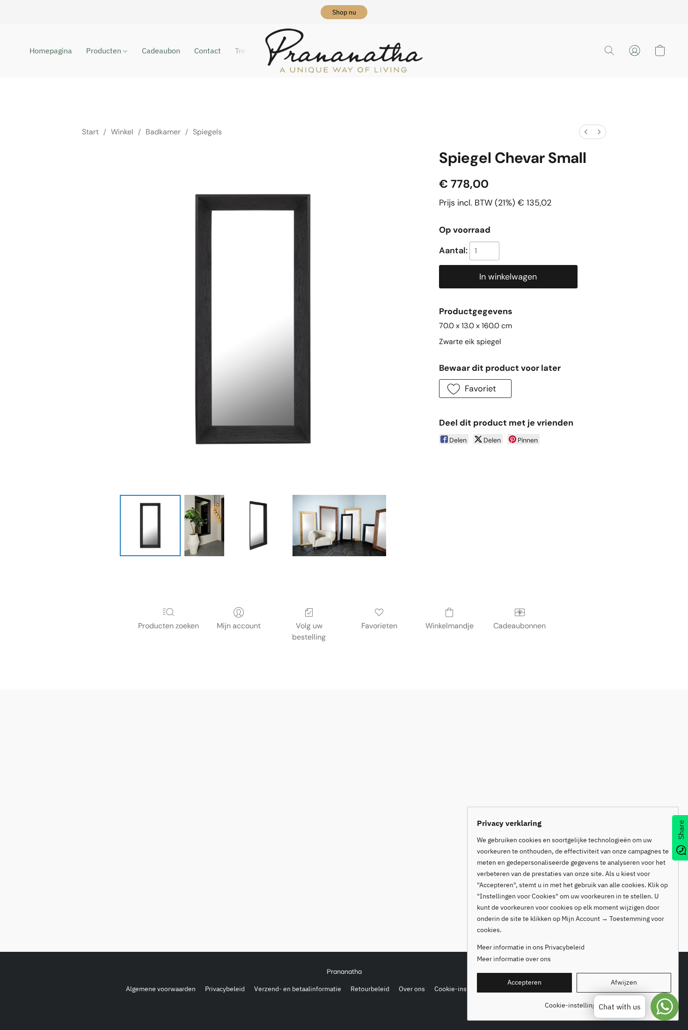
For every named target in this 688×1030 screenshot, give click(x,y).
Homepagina (50, 50)
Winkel (122, 132)
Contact (207, 50)
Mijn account (239, 626)
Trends (246, 50)
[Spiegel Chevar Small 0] (150, 525)
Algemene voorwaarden (161, 989)
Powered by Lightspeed (344, 1005)
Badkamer (163, 132)
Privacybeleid (225, 989)
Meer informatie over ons (514, 959)
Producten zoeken (168, 626)
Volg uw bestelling (309, 631)
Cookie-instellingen (463, 989)
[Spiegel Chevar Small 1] (204, 525)
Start (90, 132)
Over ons (412, 989)
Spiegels (207, 132)
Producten (104, 50)
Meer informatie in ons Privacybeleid (531, 947)
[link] (574, 1002)
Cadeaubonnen (519, 626)
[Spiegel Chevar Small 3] (339, 525)
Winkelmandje (449, 626)
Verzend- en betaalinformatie (297, 989)
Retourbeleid (370, 989)
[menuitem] (586, 132)
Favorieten (379, 626)
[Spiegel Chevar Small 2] (258, 525)
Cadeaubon (161, 50)
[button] (344, 12)
